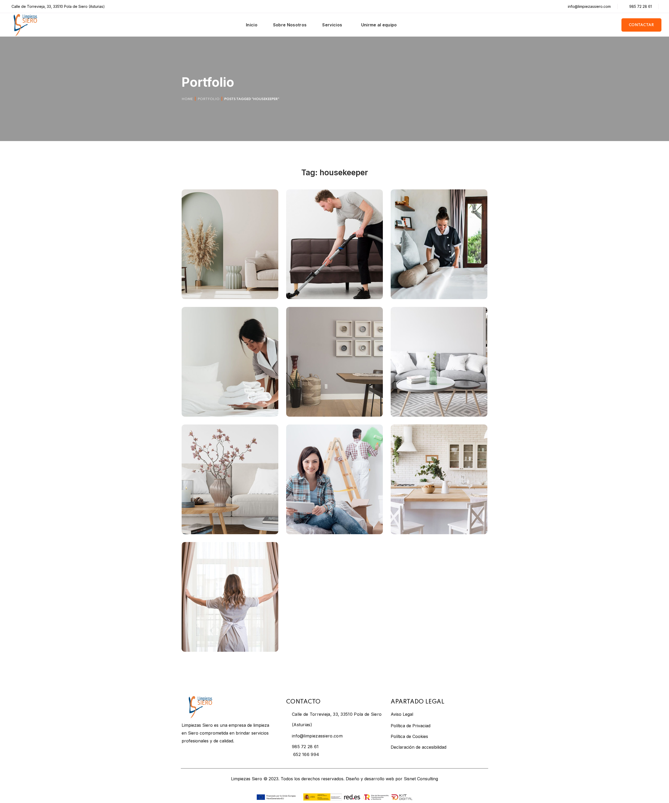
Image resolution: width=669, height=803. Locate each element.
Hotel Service (211, 405)
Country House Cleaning (437, 288)
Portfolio (209, 99)
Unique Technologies (222, 288)
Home (187, 99)
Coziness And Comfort (225, 523)
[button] (641, 25)
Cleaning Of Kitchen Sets (437, 523)
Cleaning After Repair (327, 288)
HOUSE (322, 280)
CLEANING (200, 280)
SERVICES (232, 397)
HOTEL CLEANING (206, 397)
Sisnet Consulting (421, 778)
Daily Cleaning (421, 405)
